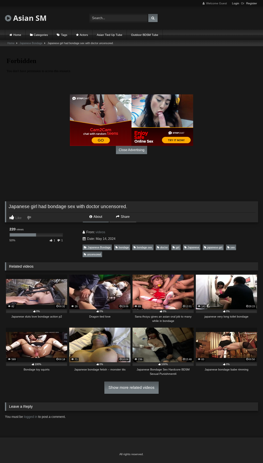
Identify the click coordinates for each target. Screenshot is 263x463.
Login (235, 3)
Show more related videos (131, 387)
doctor (164, 247)
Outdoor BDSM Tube (144, 34)
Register (251, 3)
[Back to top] (250, 451)
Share (125, 216)
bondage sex (144, 247)
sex (233, 247)
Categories (41, 34)
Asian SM (29, 18)
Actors (84, 34)
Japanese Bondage (31, 43)
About (97, 216)
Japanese (193, 247)
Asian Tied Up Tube (109, 34)
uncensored (94, 254)
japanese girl (214, 247)
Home (17, 34)
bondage (124, 247)
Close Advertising (131, 150)
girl (177, 247)
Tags (64, 34)
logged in (30, 416)
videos (100, 232)
